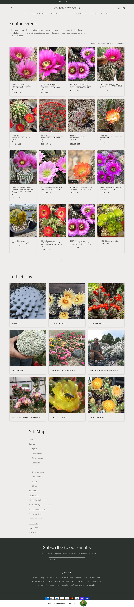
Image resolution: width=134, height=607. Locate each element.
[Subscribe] (83, 559)
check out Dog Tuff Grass (63, 603)
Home (31, 439)
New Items (33, 491)
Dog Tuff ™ (33, 528)
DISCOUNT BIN (58, 417)
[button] (11, 8)
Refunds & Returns (77, 585)
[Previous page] (55, 261)
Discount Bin (34, 495)
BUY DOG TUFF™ (36, 533)
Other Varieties (97, 417)
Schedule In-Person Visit (91, 578)
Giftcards (35, 486)
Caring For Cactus (36, 514)
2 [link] (67, 261)
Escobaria (16, 370)
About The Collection (37, 500)
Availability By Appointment (40, 505)
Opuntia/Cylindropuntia (62, 370)
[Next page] (78, 261)
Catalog (32, 444)
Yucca (34, 481)
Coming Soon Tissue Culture (59, 585)
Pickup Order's (91, 585)
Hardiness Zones (35, 519)
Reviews (78, 578)
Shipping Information (37, 509)
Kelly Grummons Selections (103, 370)
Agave (14, 323)
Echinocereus (96, 323)
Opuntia (35, 467)
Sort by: (93, 43)
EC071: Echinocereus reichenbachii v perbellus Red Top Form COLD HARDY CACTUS (81, 243)
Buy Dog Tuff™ (43, 585)
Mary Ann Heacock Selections (26, 417)
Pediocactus (37, 477)
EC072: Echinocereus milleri (109, 241)
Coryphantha (57, 323)
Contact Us (33, 523)
